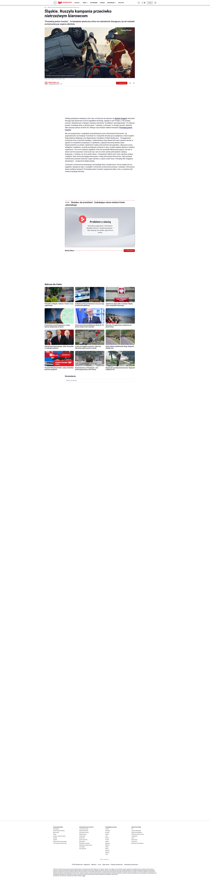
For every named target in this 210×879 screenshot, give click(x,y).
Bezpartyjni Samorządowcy (137, 843)
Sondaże (55, 839)
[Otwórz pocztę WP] (138, 2)
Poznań (107, 839)
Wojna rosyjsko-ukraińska (59, 830)
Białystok (107, 845)
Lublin (106, 854)
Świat (84, 2)
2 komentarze (122, 83)
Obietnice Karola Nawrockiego (60, 841)
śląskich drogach (121, 118)
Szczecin (107, 837)
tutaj (84, 875)
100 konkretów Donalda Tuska (60, 843)
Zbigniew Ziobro (82, 834)
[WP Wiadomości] (66, 2)
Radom (107, 848)
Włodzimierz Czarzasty (84, 843)
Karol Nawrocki (82, 848)
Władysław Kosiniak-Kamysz (85, 845)
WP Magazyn (56, 828)
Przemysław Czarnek (84, 832)
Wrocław (107, 832)
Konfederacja (134, 836)
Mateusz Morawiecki (83, 830)
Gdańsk (107, 841)
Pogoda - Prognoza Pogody (59, 836)
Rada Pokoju (56, 832)
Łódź (106, 836)
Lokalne (107, 828)
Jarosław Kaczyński (83, 828)
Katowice (107, 850)
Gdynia (106, 846)
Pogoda (102, 2)
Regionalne (110, 2)
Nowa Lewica (134, 839)
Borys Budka (82, 841)
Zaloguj (150, 2)
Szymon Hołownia (83, 839)
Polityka (121, 2)
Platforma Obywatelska (136, 832)
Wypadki (55, 837)
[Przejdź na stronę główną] (55, 4)
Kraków (107, 834)
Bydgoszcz (107, 843)
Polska (76, 2)
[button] (143, 3)
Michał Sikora (53, 82)
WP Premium (93, 2)
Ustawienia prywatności (131, 864)
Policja (54, 834)
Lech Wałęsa (82, 846)
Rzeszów (107, 852)
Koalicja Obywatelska (136, 830)
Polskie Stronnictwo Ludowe (137, 834)
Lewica (132, 837)
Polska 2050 (134, 841)
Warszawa (107, 830)
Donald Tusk (82, 837)
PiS (132, 828)
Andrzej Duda (82, 836)
